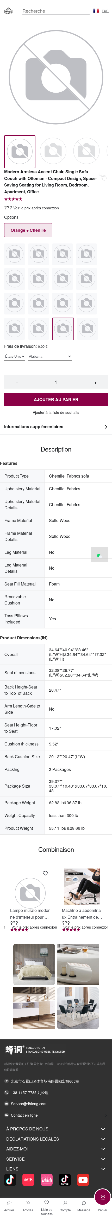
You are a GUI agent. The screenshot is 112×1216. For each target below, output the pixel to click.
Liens (12, 1169)
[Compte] (65, 1203)
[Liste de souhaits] (46, 1202)
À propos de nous (27, 1129)
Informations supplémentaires (33, 426)
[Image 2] (86, 151)
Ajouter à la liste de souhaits (56, 412)
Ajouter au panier (56, 399)
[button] (96, 10)
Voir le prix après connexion (36, 208)
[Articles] (27, 1203)
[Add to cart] (102, 1197)
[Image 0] (19, 151)
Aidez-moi (17, 1149)
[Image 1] (53, 151)
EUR (105, 10)
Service (15, 1159)
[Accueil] (9, 1203)
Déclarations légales (32, 1139)
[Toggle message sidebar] (83, 1203)
